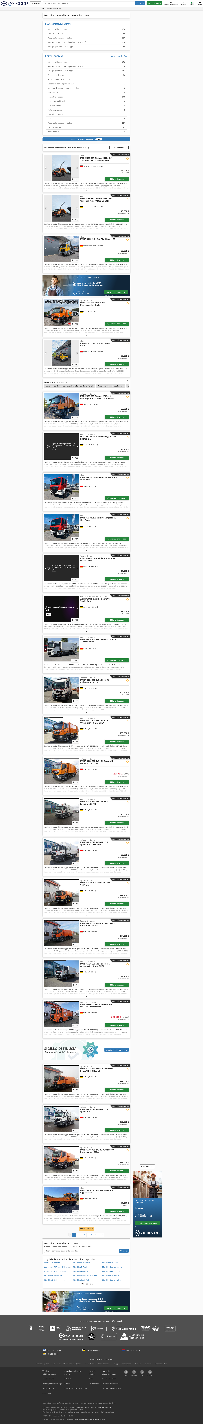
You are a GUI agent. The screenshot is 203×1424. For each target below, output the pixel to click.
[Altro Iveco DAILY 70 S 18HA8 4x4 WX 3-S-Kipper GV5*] (61, 1200)
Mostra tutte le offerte (120, 56)
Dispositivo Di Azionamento (55, 1271)
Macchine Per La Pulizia (111, 1280)
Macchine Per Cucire (110, 1263)
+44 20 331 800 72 (54, 1350)
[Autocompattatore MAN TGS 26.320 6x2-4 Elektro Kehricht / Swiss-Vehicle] (61, 649)
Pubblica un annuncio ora (116, 292)
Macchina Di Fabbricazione (55, 1276)
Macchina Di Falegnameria (54, 1280)
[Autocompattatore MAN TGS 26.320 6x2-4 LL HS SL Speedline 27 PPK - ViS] (61, 852)
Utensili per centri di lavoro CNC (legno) (67, 1364)
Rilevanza (119, 148)
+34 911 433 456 (53, 1354)
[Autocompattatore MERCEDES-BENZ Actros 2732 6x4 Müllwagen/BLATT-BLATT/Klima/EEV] (61, 406)
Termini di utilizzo (93, 1419)
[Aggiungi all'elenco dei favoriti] (127, 158)
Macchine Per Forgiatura (112, 1267)
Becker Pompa (90, 1364)
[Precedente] (46, 167)
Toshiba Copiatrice (43, 1364)
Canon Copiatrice (104, 1364)
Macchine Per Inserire (111, 1276)
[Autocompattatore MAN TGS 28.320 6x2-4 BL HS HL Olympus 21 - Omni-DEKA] (61, 730)
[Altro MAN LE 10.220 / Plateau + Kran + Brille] (61, 353)
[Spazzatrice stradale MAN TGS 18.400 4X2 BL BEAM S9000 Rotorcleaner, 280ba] (61, 1159)
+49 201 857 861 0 (93, 1350)
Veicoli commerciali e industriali (110, 386)
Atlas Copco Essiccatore (143, 1364)
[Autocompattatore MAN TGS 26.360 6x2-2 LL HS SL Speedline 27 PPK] (61, 811)
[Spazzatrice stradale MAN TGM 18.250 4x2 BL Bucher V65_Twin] (61, 892)
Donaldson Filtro (161, 1364)
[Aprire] (86, 190)
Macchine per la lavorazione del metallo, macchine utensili (69, 386)
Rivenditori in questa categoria (85, 139)
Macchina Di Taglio (80, 1267)
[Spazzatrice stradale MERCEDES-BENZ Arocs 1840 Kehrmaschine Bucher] (61, 312)
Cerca (141, 3)
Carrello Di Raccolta (52, 1263)
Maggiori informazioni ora (116, 1050)
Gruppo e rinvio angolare (123, 1364)
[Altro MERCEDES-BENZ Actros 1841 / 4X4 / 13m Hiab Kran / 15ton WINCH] (61, 208)
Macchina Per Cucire (81, 1271)
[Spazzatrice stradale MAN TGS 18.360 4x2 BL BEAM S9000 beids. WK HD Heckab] (61, 1078)
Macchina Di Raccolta (81, 1263)
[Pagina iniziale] (43, 8)
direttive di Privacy (81, 1419)
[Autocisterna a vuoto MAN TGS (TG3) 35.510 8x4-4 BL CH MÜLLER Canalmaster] (61, 1014)
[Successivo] (77, 167)
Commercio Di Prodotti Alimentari (57, 1267)
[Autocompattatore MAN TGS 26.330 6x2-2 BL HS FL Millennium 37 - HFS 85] (61, 690)
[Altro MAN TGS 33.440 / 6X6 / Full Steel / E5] (61, 249)
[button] (200, 3)
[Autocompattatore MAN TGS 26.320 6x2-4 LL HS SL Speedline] (61, 1119)
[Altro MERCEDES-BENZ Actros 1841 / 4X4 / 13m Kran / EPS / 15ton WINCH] (61, 168)
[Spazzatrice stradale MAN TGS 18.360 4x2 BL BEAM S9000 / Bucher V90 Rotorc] (61, 933)
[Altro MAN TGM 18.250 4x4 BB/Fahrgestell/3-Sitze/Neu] (61, 487)
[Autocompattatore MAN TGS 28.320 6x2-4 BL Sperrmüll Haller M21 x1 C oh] (61, 771)
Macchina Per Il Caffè (81, 1280)
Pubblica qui (148, 1166)
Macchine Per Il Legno (111, 1271)
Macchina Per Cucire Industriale (85, 1276)
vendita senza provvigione (147, 1223)
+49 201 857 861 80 (133, 1350)
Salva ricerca (87, 1228)
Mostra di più (87, 1284)
